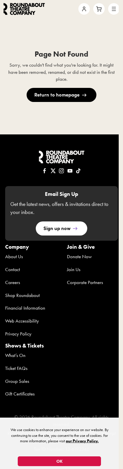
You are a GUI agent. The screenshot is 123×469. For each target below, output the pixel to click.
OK (59, 461)
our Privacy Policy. (82, 441)
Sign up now (57, 228)
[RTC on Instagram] (61, 170)
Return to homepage (57, 94)
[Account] (84, 9)
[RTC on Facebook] (44, 170)
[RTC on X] (53, 170)
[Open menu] (114, 9)
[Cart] (99, 9)
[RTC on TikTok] (78, 170)
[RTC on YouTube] (70, 170)
